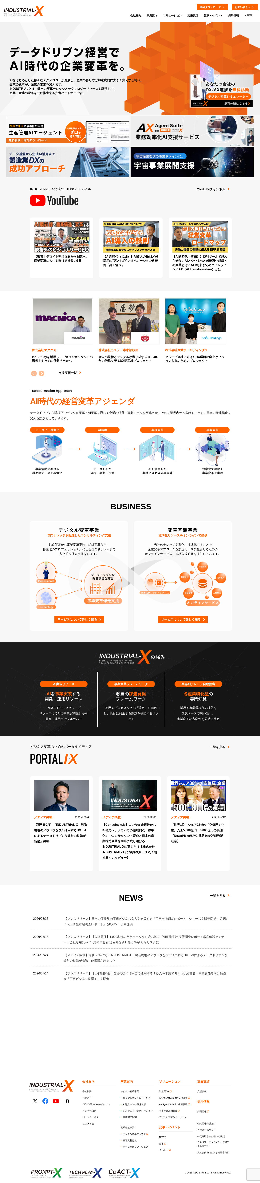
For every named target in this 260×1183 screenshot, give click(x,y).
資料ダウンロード (210, 7)
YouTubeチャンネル (211, 189)
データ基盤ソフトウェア (135, 1146)
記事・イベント (213, 15)
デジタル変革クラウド (134, 1134)
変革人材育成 (130, 1140)
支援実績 (202, 1091)
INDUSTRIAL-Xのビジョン (96, 1104)
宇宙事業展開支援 (168, 1110)
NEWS (162, 1137)
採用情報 (202, 1111)
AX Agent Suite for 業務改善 (173, 1098)
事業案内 (152, 15)
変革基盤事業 (127, 1127)
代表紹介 (87, 1098)
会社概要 (87, 1091)
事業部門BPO (130, 1117)
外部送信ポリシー (206, 1130)
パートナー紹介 (90, 1117)
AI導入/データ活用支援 (134, 1104)
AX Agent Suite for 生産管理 (173, 1104)
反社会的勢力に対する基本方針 (213, 1152)
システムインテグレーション (138, 1110)
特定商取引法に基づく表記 (211, 1136)
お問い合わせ (243, 7)
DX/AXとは (88, 1123)
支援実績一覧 (68, 372)
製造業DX (164, 1091)
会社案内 (135, 15)
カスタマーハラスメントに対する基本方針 (213, 1144)
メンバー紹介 (89, 1110)
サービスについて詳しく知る (77, 619)
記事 (161, 1143)
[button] (41, 373)
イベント (163, 1150)
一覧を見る (217, 747)
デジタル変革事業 (130, 1091)
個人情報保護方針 (206, 1123)
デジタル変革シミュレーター (174, 1117)
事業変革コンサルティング (136, 1098)
